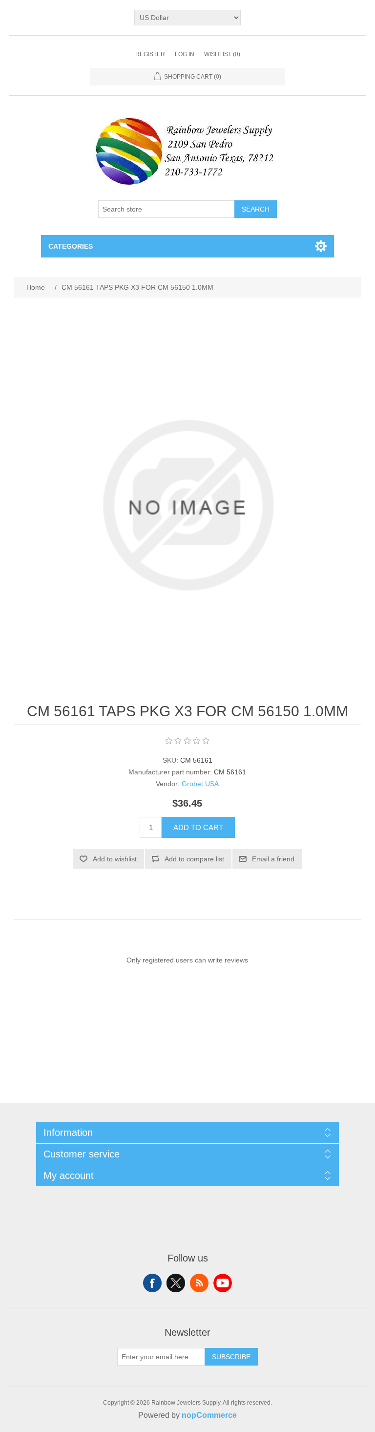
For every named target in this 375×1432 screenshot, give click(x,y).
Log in (184, 54)
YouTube (222, 1283)
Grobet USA (200, 784)
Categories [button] (70, 246)
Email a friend (273, 859)
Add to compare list (194, 859)
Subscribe (231, 1357)
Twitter (176, 1283)
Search (256, 209)
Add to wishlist (115, 859)
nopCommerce (209, 1415)
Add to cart (198, 827)
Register (150, 54)
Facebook (152, 1283)
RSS (199, 1283)
